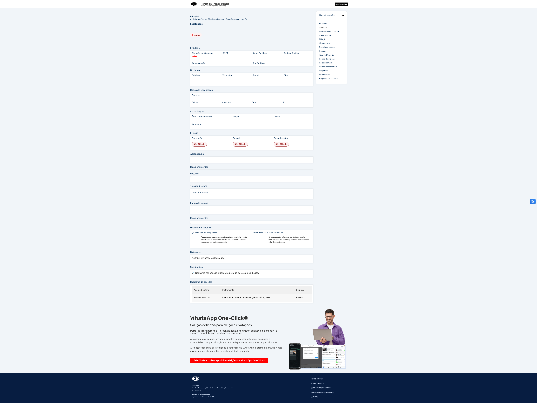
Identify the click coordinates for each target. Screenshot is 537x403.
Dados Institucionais (328, 67)
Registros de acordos (328, 78)
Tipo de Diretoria (326, 55)
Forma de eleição (327, 59)
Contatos (323, 27)
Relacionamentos (327, 47)
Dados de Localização (329, 31)
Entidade (323, 23)
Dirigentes (323, 70)
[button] (343, 15)
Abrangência (324, 43)
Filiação (322, 39)
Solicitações (324, 74)
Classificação (325, 35)
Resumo (323, 51)
